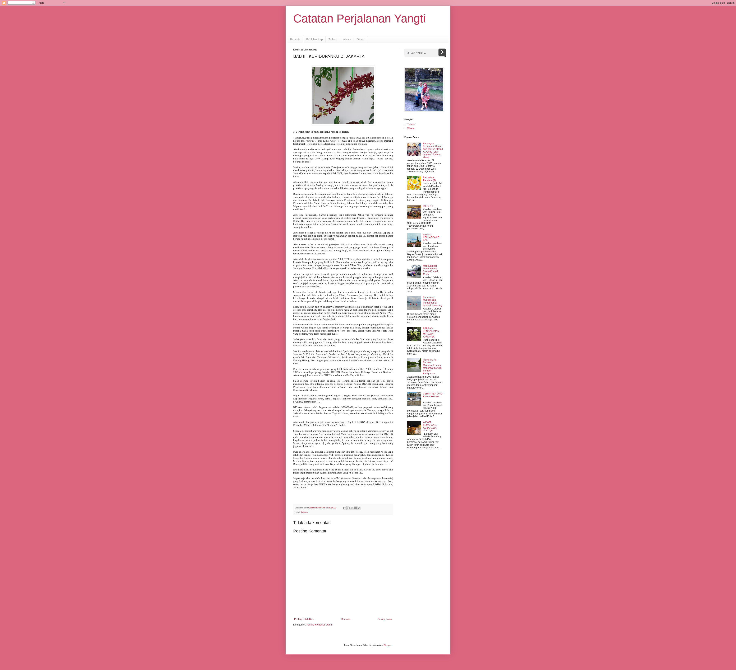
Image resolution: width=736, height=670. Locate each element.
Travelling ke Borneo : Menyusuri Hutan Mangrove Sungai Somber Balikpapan (432, 366)
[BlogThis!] (348, 508)
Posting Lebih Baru (304, 619)
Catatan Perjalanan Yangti (359, 18)
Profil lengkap (314, 39)
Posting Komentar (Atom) (319, 624)
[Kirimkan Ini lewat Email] (345, 508)
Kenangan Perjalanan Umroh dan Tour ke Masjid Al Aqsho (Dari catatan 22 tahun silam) (433, 150)
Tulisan (333, 39)
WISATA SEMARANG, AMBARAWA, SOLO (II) (430, 426)
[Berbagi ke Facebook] (355, 508)
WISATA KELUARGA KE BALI (431, 237)
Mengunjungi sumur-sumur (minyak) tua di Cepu (430, 270)
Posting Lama (385, 619)
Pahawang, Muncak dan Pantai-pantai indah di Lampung (432, 301)
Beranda (295, 39)
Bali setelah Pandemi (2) (429, 179)
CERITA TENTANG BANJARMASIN (432, 395)
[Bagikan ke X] (352, 508)
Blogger (388, 645)
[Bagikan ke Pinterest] (359, 508)
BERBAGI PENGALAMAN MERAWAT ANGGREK (431, 332)
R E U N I (428, 206)
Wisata (347, 39)
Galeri (360, 39)
